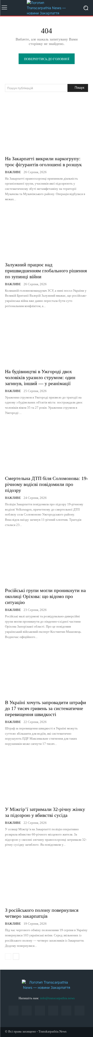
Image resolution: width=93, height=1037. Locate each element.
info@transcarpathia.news (57, 998)
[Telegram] (53, 1010)
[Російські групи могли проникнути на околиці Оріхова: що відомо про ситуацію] (46, 559)
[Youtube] (79, 1010)
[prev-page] (8, 956)
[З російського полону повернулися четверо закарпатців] (46, 878)
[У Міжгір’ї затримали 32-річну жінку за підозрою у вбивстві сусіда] (46, 777)
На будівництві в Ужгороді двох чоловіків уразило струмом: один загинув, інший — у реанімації (40, 377)
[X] (66, 1010)
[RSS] (40, 1010)
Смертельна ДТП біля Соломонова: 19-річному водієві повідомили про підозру (46, 484)
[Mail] (26, 1010)
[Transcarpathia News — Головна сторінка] (46, 8)
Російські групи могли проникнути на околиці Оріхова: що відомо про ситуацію (45, 596)
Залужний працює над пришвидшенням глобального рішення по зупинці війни (46, 270)
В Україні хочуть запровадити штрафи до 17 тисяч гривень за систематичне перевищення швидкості (45, 708)
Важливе (13, 172)
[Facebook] (13, 1010)
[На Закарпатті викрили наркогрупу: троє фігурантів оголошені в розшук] (46, 127)
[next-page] (16, 956)
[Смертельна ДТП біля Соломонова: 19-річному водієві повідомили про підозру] (46, 447)
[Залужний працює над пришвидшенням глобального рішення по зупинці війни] (46, 233)
